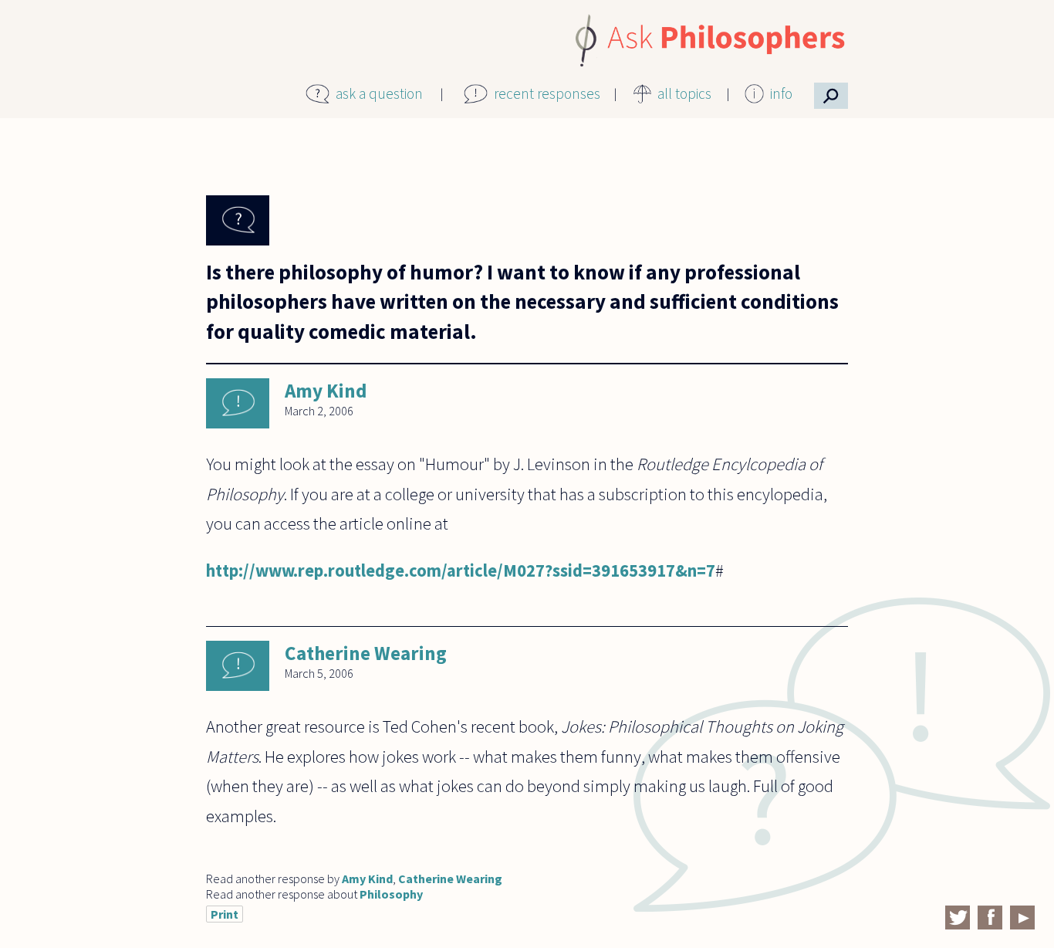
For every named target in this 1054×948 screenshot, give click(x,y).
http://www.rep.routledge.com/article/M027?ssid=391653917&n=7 (460, 570)
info (781, 93)
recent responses (547, 93)
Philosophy (391, 894)
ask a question (379, 93)
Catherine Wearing (366, 653)
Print (224, 914)
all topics (684, 93)
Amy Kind (326, 390)
